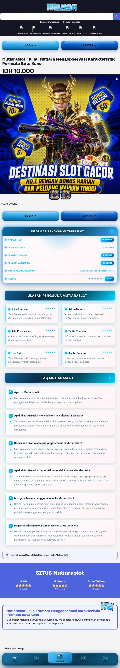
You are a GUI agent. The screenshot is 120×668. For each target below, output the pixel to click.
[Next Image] (117, 135)
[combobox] (56, 16)
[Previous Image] (2, 135)
